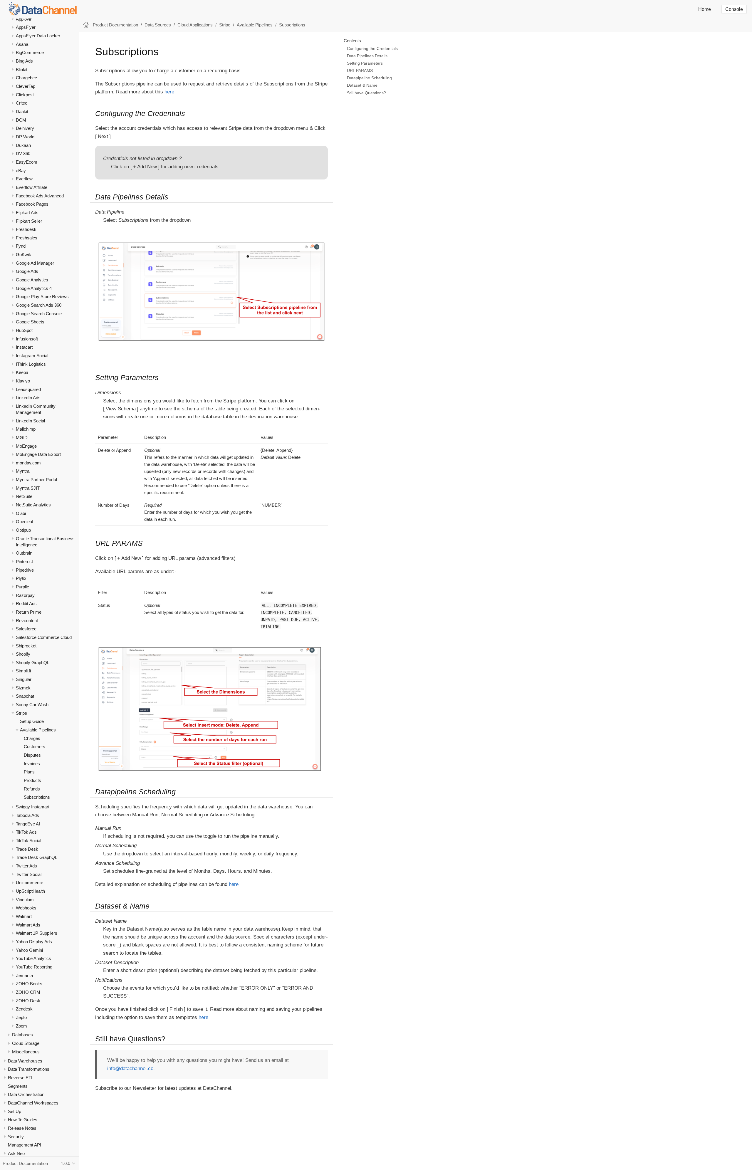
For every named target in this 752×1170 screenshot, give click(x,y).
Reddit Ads (26, 603)
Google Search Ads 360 (38, 305)
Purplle (22, 586)
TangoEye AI (28, 823)
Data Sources (158, 24)
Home (704, 9)
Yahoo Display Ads (34, 941)
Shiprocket (26, 645)
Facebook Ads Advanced (40, 195)
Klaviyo (23, 380)
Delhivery (25, 128)
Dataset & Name (362, 85)
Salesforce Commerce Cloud (44, 637)
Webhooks (26, 908)
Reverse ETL (20, 1077)
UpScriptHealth (30, 891)
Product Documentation (115, 24)
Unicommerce (29, 882)
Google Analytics (32, 280)
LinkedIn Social (30, 420)
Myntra (22, 471)
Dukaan (23, 145)
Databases (22, 1035)
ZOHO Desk (28, 1000)
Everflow (24, 179)
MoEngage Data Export (38, 454)
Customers (34, 746)
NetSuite (24, 496)
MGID (22, 437)
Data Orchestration (26, 1094)
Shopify (23, 654)
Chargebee (26, 77)
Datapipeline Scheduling (369, 78)
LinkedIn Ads (28, 397)
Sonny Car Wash (32, 704)
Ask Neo (16, 1153)
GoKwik (23, 254)
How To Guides (22, 1119)
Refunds (32, 788)
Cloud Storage (25, 1043)
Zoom (21, 1025)
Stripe (21, 713)
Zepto (21, 1017)
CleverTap (25, 86)
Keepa (22, 372)
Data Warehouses (25, 1060)
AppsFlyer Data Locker (38, 35)
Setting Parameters (365, 63)
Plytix (21, 578)
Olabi (21, 513)
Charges (32, 738)
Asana (22, 44)
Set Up (14, 1111)
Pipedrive (25, 570)
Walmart (24, 916)
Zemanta (24, 975)
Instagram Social (32, 355)
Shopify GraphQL (32, 662)
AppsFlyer (26, 27)
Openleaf (24, 521)
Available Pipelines (38, 730)
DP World (25, 136)
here (169, 92)
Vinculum (25, 899)
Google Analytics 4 (34, 288)
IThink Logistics (31, 364)
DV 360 (23, 153)
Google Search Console (39, 313)
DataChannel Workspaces (33, 1102)
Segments (18, 1086)
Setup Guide (32, 721)
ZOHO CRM (28, 992)
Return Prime (28, 612)
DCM (21, 119)
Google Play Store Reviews (42, 296)
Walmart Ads (28, 924)
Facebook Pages (32, 204)
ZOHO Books (29, 983)
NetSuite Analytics (33, 505)
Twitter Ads (26, 866)
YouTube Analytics (33, 958)
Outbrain (24, 553)
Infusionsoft (27, 338)
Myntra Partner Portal (36, 479)
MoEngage (26, 446)
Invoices (32, 763)
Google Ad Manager (35, 263)
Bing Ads (24, 61)
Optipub (23, 530)
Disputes (32, 755)
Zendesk (24, 1009)
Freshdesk (26, 229)
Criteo (21, 103)
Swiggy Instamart (32, 807)
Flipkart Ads (27, 212)
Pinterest (24, 561)
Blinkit (21, 69)
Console (734, 9)
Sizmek (23, 687)
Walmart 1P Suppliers (36, 933)
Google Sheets (30, 322)
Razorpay (25, 595)
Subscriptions (37, 797)
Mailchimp (26, 429)
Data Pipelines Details (367, 56)
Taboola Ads (27, 815)
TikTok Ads (26, 832)
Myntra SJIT (28, 488)
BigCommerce (30, 52)
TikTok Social (28, 840)
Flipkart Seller (29, 221)
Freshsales (26, 237)
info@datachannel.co (130, 1068)
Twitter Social (28, 874)
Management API (24, 1145)
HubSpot (24, 330)
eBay (21, 170)
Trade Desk (27, 849)
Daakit (22, 111)
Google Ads (27, 271)
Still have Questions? (366, 93)
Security (16, 1136)
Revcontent (27, 620)
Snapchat (25, 696)
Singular (23, 679)
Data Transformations (28, 1069)
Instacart (24, 347)
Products (32, 780)
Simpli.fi (23, 671)
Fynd (21, 246)
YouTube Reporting (34, 966)
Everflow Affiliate (31, 187)
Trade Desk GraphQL (36, 857)
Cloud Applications (195, 24)
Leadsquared (28, 389)
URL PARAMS (360, 70)
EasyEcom (26, 162)
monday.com (28, 462)
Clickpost (25, 94)
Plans (29, 772)
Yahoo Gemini (29, 950)
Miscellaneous (26, 1051)
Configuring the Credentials (372, 48)
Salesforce (26, 629)
